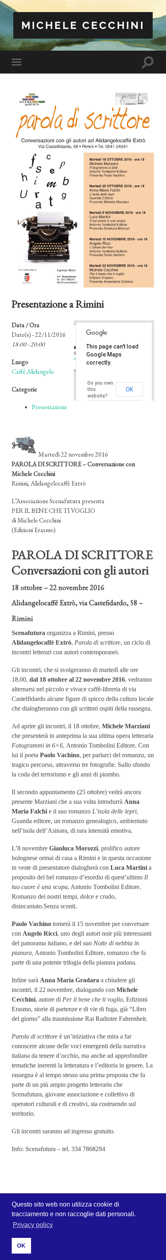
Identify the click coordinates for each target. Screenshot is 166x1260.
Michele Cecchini (83, 25)
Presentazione (49, 407)
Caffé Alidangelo (33, 371)
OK (129, 389)
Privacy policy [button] (33, 1224)
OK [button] (21, 1245)
